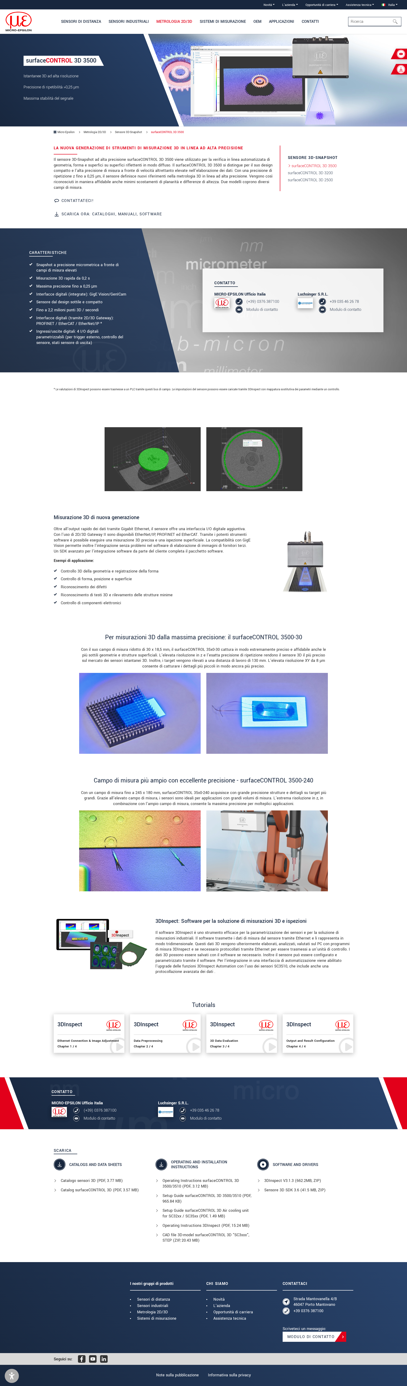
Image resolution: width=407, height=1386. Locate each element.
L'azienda (221, 1305)
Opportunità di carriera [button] (320, 5)
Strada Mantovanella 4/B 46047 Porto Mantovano (315, 1301)
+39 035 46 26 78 (344, 301)
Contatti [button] (310, 21)
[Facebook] (81, 1359)
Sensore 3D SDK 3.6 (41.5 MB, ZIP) (295, 1190)
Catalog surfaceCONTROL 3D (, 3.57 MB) (100, 1190)
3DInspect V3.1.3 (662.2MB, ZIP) (292, 1180)
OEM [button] (257, 21)
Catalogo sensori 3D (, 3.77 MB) (92, 1180)
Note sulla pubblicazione (177, 1375)
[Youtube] (93, 1359)
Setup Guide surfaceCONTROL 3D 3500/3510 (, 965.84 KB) (207, 1198)
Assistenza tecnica (229, 1318)
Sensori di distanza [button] (81, 21)
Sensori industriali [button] (129, 21)
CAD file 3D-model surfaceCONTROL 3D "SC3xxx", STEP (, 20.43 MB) (206, 1237)
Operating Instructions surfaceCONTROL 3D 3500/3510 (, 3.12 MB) (201, 1183)
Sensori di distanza (153, 1299)
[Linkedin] (104, 1359)
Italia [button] (391, 5)
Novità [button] (268, 5)
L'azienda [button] (288, 5)
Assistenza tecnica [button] (358, 5)
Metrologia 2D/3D (152, 1312)
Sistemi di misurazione (156, 1318)
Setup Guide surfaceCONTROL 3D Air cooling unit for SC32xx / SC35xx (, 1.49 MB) (206, 1213)
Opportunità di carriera (233, 1312)
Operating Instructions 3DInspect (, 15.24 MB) (206, 1225)
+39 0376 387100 (308, 1311)
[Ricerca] (396, 21)
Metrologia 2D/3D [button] (174, 21)
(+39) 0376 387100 (262, 301)
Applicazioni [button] (281, 21)
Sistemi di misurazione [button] (223, 21)
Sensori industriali (152, 1305)
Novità (219, 1299)
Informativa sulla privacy (229, 1375)
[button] (12, 1376)
